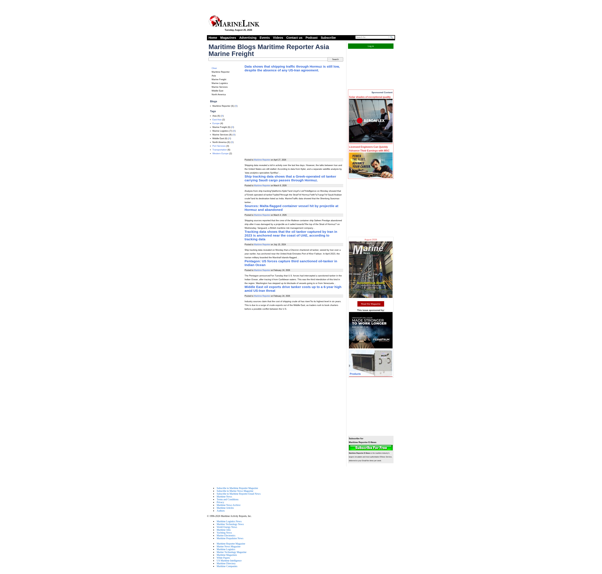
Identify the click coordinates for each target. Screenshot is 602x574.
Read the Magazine (370, 304)
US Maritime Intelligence (229, 560)
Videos (278, 37)
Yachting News (224, 532)
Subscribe (328, 37)
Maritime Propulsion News (230, 538)
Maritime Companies (227, 566)
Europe (216, 123)
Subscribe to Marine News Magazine (235, 491)
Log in (371, 46)
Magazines (228, 37)
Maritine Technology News (230, 524)
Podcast (312, 37)
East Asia (217, 119)
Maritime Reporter (262, 160)
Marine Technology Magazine (231, 552)
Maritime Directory (226, 563)
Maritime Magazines (227, 555)
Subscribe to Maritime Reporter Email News (239, 493)
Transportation (219, 149)
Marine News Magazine (228, 546)
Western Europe (220, 153)
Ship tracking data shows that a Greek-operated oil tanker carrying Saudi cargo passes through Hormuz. (290, 178)
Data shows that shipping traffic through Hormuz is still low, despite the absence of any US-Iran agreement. (292, 68)
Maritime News (224, 496)
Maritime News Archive (228, 505)
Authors (221, 510)
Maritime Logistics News (229, 521)
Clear (214, 68)
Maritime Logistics (226, 549)
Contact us (294, 37)
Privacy (220, 502)
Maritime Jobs (224, 530)
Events (265, 37)
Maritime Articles (225, 508)
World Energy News (227, 527)
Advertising (247, 37)
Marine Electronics (226, 535)
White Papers (223, 557)
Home (213, 37)
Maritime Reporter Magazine (231, 543)
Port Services (219, 146)
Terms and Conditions (227, 499)
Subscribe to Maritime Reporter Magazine (237, 488)
